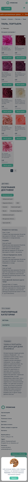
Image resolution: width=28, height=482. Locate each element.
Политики (7, 472)
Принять (14, 478)
